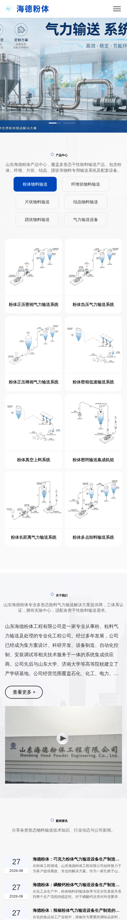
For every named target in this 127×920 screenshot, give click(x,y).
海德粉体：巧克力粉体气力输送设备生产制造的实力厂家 (78, 859)
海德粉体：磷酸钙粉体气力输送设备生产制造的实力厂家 (78, 885)
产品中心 (62, 155)
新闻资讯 (62, 820)
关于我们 (62, 595)
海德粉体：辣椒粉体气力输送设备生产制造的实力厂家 (78, 910)
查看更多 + (24, 692)
